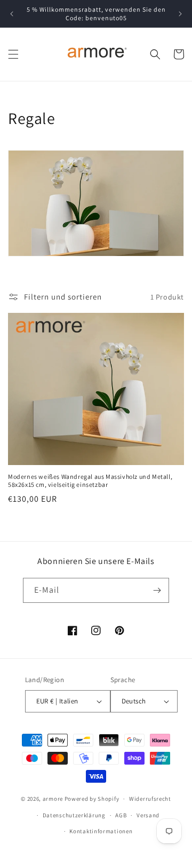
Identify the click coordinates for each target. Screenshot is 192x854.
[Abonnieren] (157, 590)
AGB (120, 815)
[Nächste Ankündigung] (180, 14)
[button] (13, 54)
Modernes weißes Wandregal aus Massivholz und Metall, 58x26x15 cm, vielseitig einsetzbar (90, 480)
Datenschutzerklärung (74, 815)
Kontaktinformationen (100, 831)
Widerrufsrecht (150, 798)
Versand (148, 815)
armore (53, 798)
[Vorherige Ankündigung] (11, 14)
